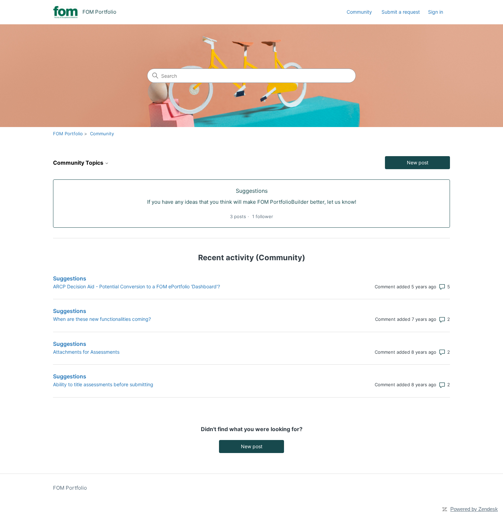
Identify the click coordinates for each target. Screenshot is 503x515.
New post (417, 162)
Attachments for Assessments (86, 352)
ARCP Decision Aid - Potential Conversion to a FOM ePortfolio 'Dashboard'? (136, 286)
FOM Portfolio (68, 133)
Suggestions (69, 278)
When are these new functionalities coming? (102, 319)
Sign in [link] (435, 12)
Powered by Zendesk (474, 509)
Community (359, 12)
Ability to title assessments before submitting (103, 384)
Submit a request (401, 12)
